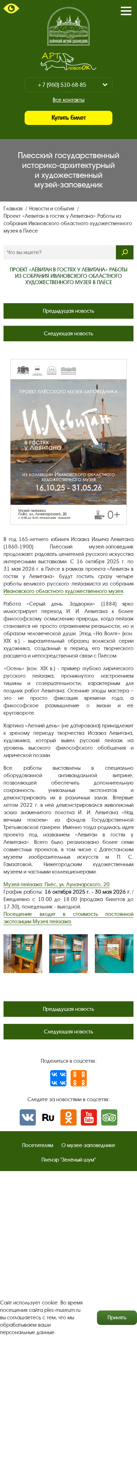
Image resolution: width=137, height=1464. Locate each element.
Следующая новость (68, 333)
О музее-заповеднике (88, 1145)
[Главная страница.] (68, 26)
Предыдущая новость (68, 311)
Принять (116, 1317)
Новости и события (52, 208)
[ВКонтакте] (58, 1078)
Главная (14, 208)
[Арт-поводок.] (68, 61)
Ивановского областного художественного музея (63, 591)
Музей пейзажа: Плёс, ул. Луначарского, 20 (57, 884)
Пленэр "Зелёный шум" (68, 1160)
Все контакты (68, 100)
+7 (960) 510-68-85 (61, 85)
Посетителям (37, 1145)
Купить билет (69, 117)
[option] (23, 953)
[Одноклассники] (79, 1078)
